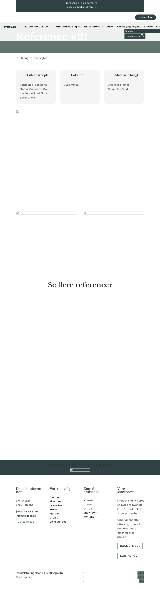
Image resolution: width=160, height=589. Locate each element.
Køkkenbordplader (37, 26)
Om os (136, 26)
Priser (110, 26)
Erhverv (148, 26)
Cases (121, 26)
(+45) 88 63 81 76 (27, 511)
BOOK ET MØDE (130, 546)
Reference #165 (28, 335)
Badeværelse (91, 26)
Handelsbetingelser (28, 573)
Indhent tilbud (145, 17)
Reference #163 (28, 434)
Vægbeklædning (66, 26)
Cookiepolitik (24, 577)
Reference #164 (28, 384)
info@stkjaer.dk (26, 516)
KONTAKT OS (128, 556)
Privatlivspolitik (53, 573)
